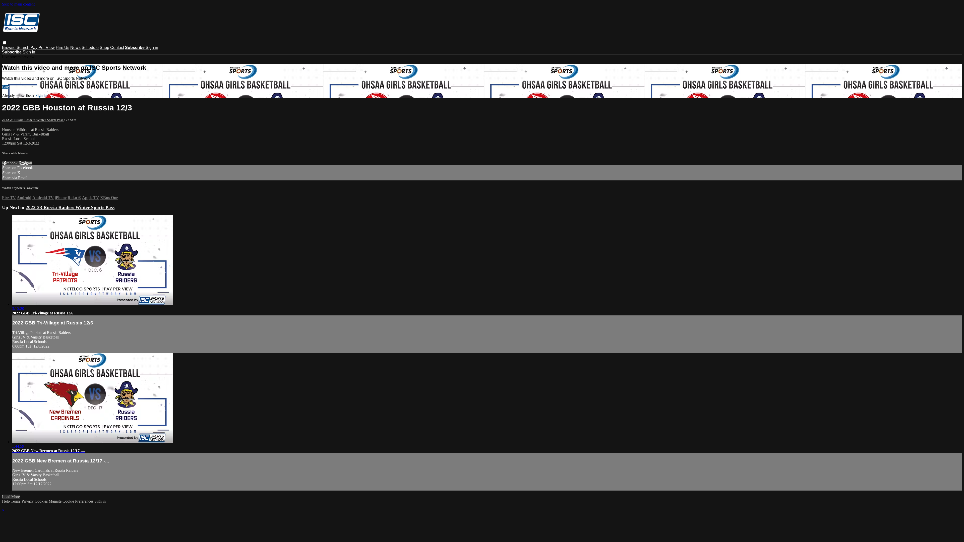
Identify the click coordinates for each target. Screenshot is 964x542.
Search (23, 47)
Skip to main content (18, 4)
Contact (117, 47)
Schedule (90, 47)
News (75, 47)
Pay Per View (42, 47)
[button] (4, 42)
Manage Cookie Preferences (71, 501)
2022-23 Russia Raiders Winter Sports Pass (33, 120)
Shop (104, 47)
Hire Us (62, 47)
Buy (5, 87)
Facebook (10, 163)
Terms (16, 501)
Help (6, 501)
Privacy (28, 501)
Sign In (29, 52)
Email (27, 163)
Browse (9, 47)
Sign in (152, 47)
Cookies (42, 501)
